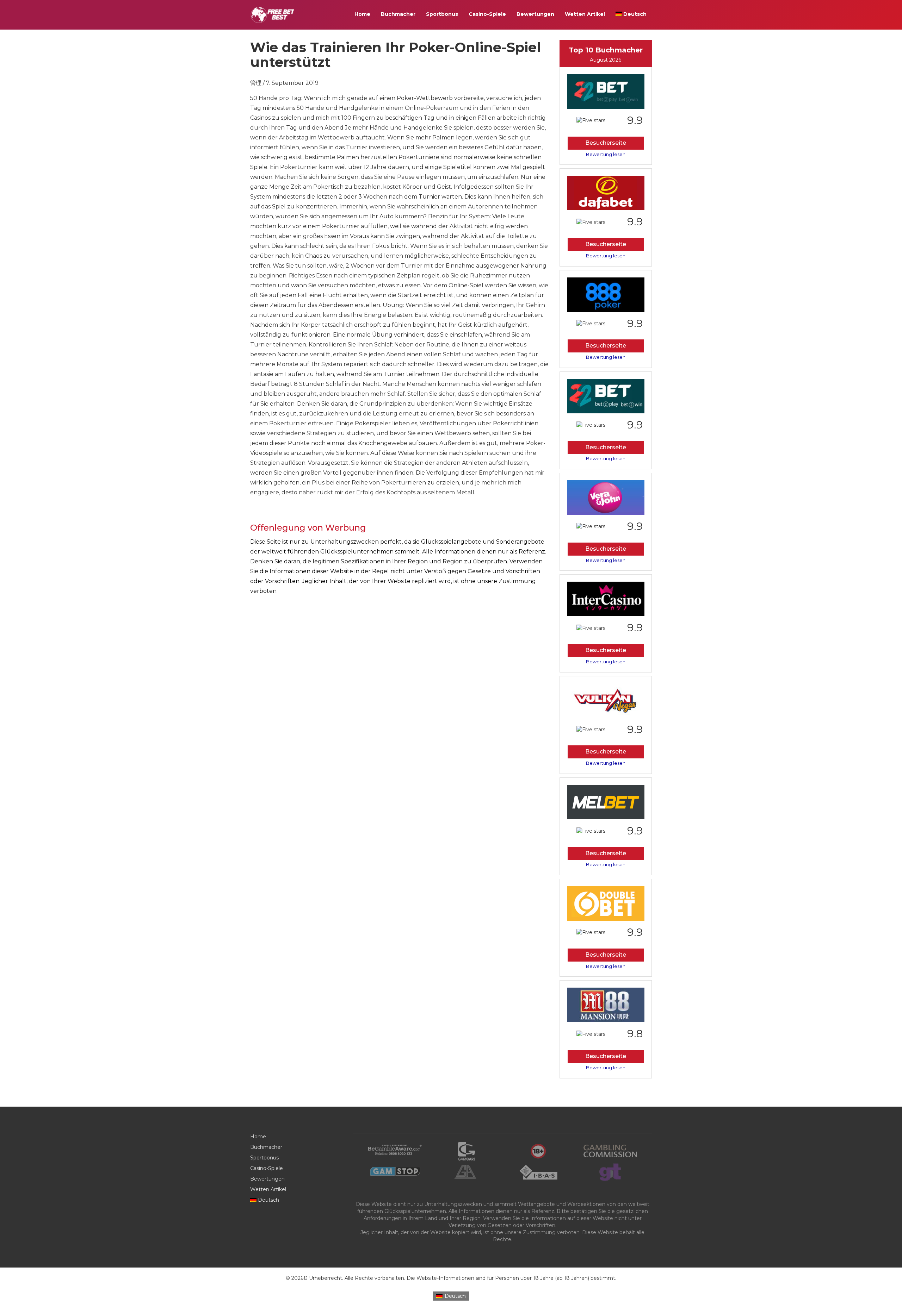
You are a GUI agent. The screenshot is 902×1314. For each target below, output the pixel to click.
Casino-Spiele (487, 14)
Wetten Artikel (585, 14)
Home (362, 14)
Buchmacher (398, 14)
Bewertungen (535, 14)
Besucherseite (605, 142)
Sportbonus (442, 14)
